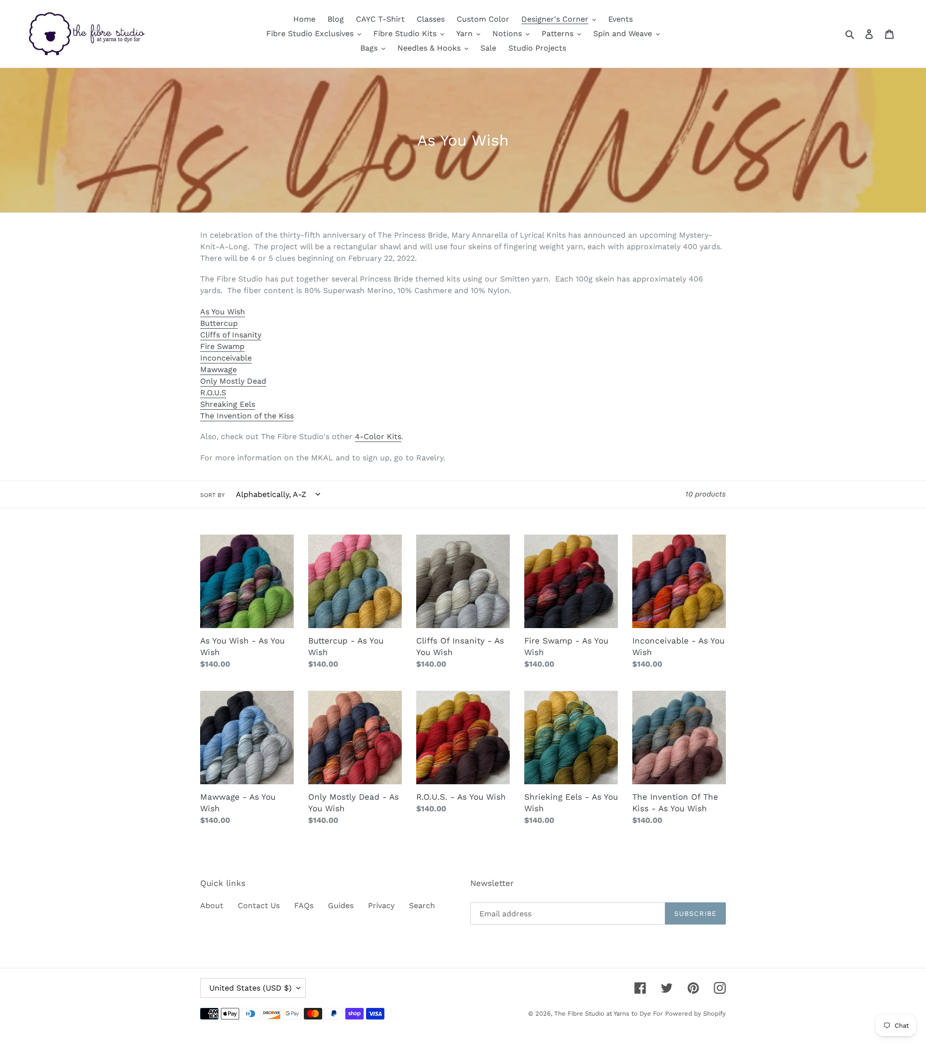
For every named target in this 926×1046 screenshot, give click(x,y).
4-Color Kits (378, 436)
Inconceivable (226, 357)
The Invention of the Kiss (247, 415)
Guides (341, 905)
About (211, 905)
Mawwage (218, 369)
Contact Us (259, 905)
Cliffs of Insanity (230, 334)
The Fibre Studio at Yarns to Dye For (608, 1013)
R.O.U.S (213, 392)
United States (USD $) (250, 987)
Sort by (212, 495)
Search (422, 905)
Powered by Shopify (695, 1013)
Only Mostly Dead (233, 381)
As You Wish (222, 311)
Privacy (381, 905)
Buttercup (219, 323)
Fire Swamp (222, 346)
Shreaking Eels (227, 404)
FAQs (303, 905)
